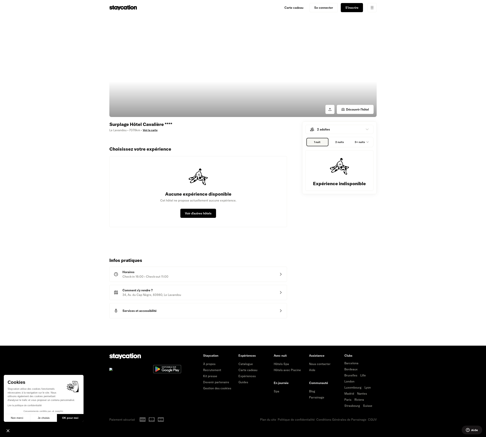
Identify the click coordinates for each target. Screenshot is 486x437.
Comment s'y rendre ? (137, 290)
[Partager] (330, 109)
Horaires (128, 272)
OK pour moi (70, 417)
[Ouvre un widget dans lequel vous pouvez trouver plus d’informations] (472, 430)
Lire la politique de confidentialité (25, 405)
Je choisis (44, 417)
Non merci (17, 417)
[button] (8, 430)
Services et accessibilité (139, 311)
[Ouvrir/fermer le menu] (372, 7)
